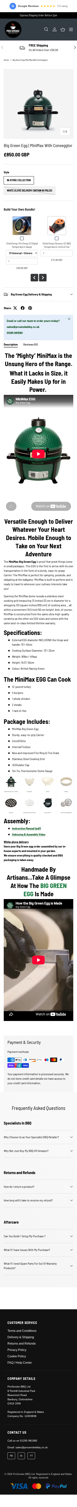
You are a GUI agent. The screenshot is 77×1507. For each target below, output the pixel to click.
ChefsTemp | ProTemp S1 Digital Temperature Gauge (22, 245)
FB (11, 1455)
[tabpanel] (38, 690)
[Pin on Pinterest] (30, 308)
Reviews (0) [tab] (30, 344)
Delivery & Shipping (20, 1337)
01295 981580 (28, 1440)
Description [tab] (11, 344)
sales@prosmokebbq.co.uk (32, 1447)
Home (6, 60)
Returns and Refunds (21, 1343)
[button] (63, 29)
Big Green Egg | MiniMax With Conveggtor (30, 60)
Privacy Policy (16, 1349)
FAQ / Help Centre (19, 1362)
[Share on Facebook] (22, 308)
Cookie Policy (16, 1356)
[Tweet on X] (15, 308)
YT (31, 1455)
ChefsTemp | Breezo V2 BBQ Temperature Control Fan (56, 245)
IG (21, 1455)
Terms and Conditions (21, 1330)
